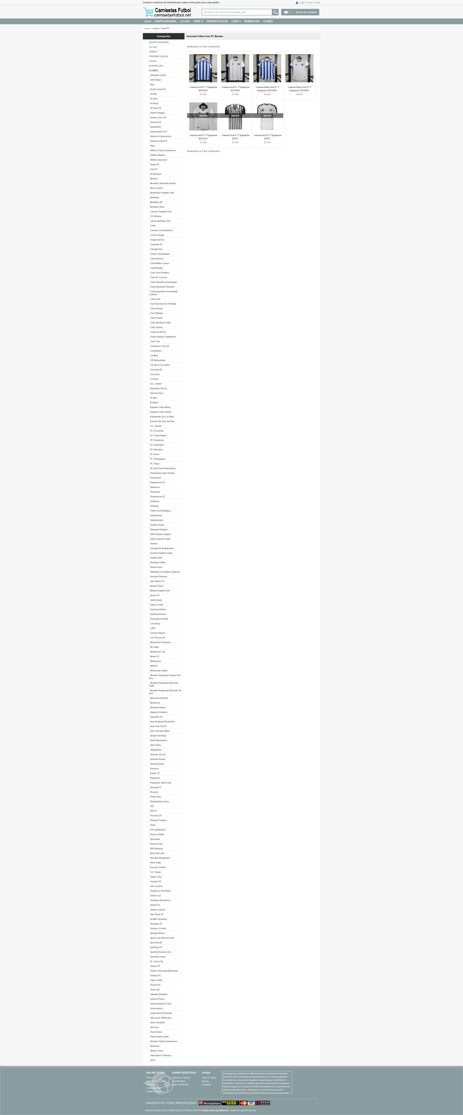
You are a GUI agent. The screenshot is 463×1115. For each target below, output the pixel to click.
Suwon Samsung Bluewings (163, 971)
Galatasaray (155, 515)
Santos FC (154, 905)
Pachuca (154, 768)
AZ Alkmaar (155, 174)
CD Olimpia (155, 216)
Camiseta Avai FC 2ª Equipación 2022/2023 (203, 137)
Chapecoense (156, 240)
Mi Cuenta (151, 1084)
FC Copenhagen (158, 435)
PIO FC (153, 811)
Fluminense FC (157, 496)
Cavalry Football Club (160, 211)
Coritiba (153, 355)
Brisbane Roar (156, 207)
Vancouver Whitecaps (160, 1018)
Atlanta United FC (158, 141)
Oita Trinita (155, 745)
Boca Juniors (156, 188)
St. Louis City (156, 961)
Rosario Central (157, 867)
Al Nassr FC (155, 108)
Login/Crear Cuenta (156, 1081)
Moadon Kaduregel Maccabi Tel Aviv (165, 692)
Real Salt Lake (157, 853)
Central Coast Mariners (161, 230)
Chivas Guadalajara (159, 254)
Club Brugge (156, 268)
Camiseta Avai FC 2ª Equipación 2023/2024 (235, 89)
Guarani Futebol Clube (161, 553)
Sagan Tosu (155, 877)
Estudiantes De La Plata (161, 416)
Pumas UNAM (156, 834)
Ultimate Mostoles (158, 994)
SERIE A (198, 21)
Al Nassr (153, 103)
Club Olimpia (156, 313)
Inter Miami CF (156, 581)
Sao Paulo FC (156, 914)
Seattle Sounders (158, 919)
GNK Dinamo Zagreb (160, 534)
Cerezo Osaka (156, 235)
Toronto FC (155, 985)
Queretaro (154, 839)
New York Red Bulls (159, 731)
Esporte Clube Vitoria (160, 412)
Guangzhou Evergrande (161, 548)
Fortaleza (154, 501)
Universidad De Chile (160, 1004)
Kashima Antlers (157, 609)
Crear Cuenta (313, 2)
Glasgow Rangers (158, 529)
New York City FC (158, 726)
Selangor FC (156, 924)
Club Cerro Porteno (159, 272)
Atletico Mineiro (157, 155)
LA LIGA (185, 21)
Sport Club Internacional (161, 938)
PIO (151, 806)
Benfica (153, 178)
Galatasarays (156, 520)
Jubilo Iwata (155, 600)
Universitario (156, 1008)
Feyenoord (155, 478)
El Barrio (154, 402)
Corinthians (155, 351)
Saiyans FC (155, 881)
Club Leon (154, 299)
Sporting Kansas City (160, 952)
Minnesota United (158, 670)
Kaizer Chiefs (156, 605)
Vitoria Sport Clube (159, 1036)
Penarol (153, 792)
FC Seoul (154, 454)
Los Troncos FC (157, 637)
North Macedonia (158, 740)
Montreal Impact (157, 707)
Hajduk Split (155, 558)
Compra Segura (154, 1091)
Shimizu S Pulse (157, 928)
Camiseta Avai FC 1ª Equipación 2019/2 (235, 137)
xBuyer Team (156, 1051)
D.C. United (155, 384)
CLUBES (155, 28)
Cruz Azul (154, 374)
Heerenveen (155, 567)
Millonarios (155, 661)
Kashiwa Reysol (157, 614)
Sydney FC (155, 975)
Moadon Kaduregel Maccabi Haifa (163, 684)
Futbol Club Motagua (160, 510)
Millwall (153, 666)
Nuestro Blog (178, 1081)
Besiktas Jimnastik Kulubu (162, 183)
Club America (156, 258)
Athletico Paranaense (160, 136)
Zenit (152, 1060)
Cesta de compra (306, 12)
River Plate (155, 862)
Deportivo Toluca (158, 388)
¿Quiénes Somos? (181, 1077)
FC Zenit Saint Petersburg (162, 468)
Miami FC (154, 656)
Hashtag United (157, 562)
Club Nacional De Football (162, 304)
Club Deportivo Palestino (162, 287)
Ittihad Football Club (159, 590)
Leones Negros (157, 633)
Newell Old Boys (157, 735)
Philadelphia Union (159, 801)
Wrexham (154, 1046)
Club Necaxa (156, 308)
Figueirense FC (157, 482)
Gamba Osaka (156, 525)
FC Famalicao (156, 440)
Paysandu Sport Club (160, 782)
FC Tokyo (154, 463)
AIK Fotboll (155, 80)
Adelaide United (157, 75)
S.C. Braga (155, 872)
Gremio (153, 543)
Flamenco (154, 487)
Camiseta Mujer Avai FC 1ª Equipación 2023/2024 (267, 89)
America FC (155, 122)
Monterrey (154, 703)
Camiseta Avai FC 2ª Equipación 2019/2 (267, 137)
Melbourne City (157, 652)
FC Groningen (156, 445)
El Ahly (153, 398)
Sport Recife (155, 942)
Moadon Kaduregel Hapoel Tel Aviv (164, 676)
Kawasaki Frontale (158, 619)
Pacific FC (154, 773)
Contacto (206, 1084)
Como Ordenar (153, 1088)
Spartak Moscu (157, 933)
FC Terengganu (157, 459)
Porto (152, 825)
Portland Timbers (158, 820)
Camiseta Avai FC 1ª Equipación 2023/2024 (203, 89)
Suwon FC (154, 966)
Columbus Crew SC (159, 346)
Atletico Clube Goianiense (162, 150)
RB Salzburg (156, 848)
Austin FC (154, 164)
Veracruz (154, 1027)
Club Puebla (155, 318)
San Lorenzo (156, 886)
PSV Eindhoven (157, 830)
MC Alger (154, 647)
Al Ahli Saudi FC (157, 89)
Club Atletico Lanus (159, 263)
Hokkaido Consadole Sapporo (164, 572)
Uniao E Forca (156, 999)
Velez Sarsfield (157, 1022)
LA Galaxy (154, 623)
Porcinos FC (155, 815)
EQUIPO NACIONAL (166, 21)
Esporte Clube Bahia (160, 407)
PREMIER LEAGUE (217, 21)
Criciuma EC (156, 369)
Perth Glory (155, 797)
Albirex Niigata (157, 113)
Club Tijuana (156, 327)
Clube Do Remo (157, 332)
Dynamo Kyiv (156, 393)
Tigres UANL (156, 980)
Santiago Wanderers (159, 900)
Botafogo (154, 197)
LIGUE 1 (236, 21)
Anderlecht (155, 127)
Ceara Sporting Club (159, 221)
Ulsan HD (154, 989)
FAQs (148, 1077)
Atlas (152, 146)
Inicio (148, 21)
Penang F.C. (155, 787)
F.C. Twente (155, 426)
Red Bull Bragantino (159, 858)
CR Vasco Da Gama (159, 365)
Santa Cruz (155, 895)
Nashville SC (156, 717)
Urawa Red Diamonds (160, 1013)
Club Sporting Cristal (160, 322)
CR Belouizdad (157, 360)
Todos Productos (180, 1084)
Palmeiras (154, 778)
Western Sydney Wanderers (163, 1041)
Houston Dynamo (158, 576)
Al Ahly (153, 94)
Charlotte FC (156, 244)
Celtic (152, 225)
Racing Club (155, 844)
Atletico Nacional (158, 160)
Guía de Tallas (209, 1077)
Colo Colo (154, 341)
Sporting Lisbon (157, 956)
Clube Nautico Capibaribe (162, 336)
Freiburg (153, 506)
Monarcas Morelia (158, 698)
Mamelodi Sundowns (160, 642)
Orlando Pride (156, 764)
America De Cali (157, 117)
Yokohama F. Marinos (160, 1055)
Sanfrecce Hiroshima (160, 891)
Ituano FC (154, 595)
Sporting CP (155, 947)
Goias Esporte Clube (160, 539)
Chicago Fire (156, 249)
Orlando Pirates (157, 759)
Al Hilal (153, 98)
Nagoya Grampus (158, 712)
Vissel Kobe (155, 1032)
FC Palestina (156, 449)
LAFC (152, 628)
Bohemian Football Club (161, 193)
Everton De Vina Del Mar (162, 421)
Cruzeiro (154, 379)
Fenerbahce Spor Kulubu (162, 473)
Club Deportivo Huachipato (163, 282)
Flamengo (154, 492)
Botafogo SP (155, 202)
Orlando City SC (157, 754)
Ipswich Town (156, 586)
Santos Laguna (157, 909)
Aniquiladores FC (158, 131)
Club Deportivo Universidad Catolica (163, 293)
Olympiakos (155, 750)
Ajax (151, 84)
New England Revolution (162, 721)
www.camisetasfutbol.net (216, 1110)
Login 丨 (303, 2)
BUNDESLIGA (252, 21)
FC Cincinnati (156, 431)
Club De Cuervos (158, 277)
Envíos (205, 1081)
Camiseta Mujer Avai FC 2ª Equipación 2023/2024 (299, 89)
